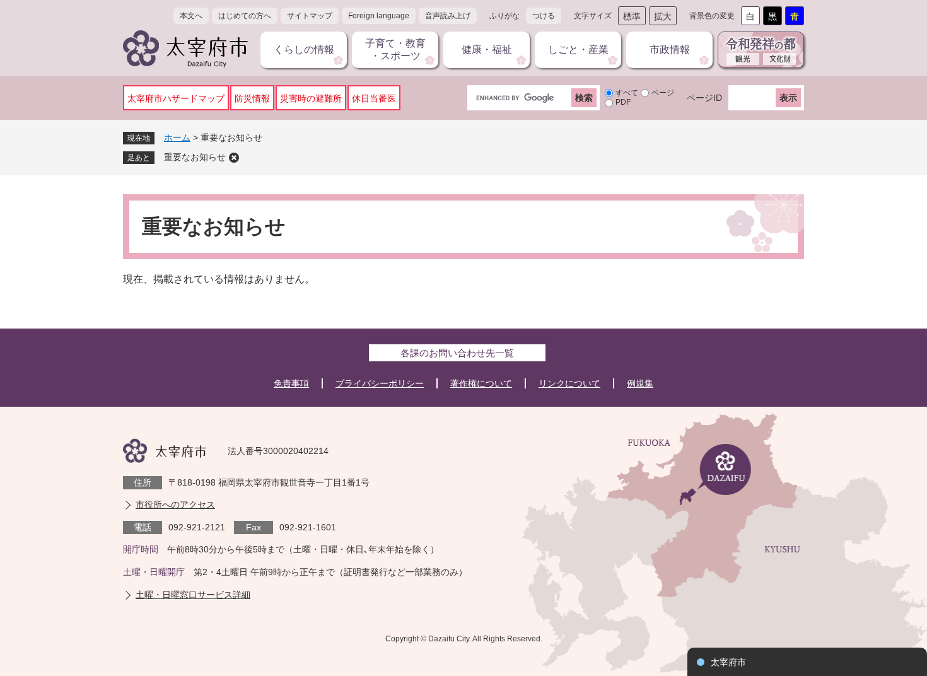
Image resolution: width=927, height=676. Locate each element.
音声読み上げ (447, 15)
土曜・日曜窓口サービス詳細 (193, 595)
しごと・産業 (578, 49)
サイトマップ (309, 15)
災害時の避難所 (311, 98)
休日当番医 (374, 98)
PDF (623, 102)
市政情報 (670, 49)
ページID (704, 98)
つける (543, 15)
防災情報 (252, 98)
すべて (626, 92)
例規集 (640, 383)
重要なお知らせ (195, 157)
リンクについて (569, 383)
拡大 (663, 16)
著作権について (481, 383)
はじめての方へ (244, 15)
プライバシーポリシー (379, 383)
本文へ (191, 15)
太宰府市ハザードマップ (175, 98)
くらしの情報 (304, 49)
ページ (662, 92)
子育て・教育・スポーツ (395, 49)
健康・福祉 (487, 49)
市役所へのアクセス (175, 504)
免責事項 (291, 383)
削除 (234, 158)
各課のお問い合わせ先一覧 (457, 352)
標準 (632, 16)
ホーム (177, 137)
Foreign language (378, 15)
